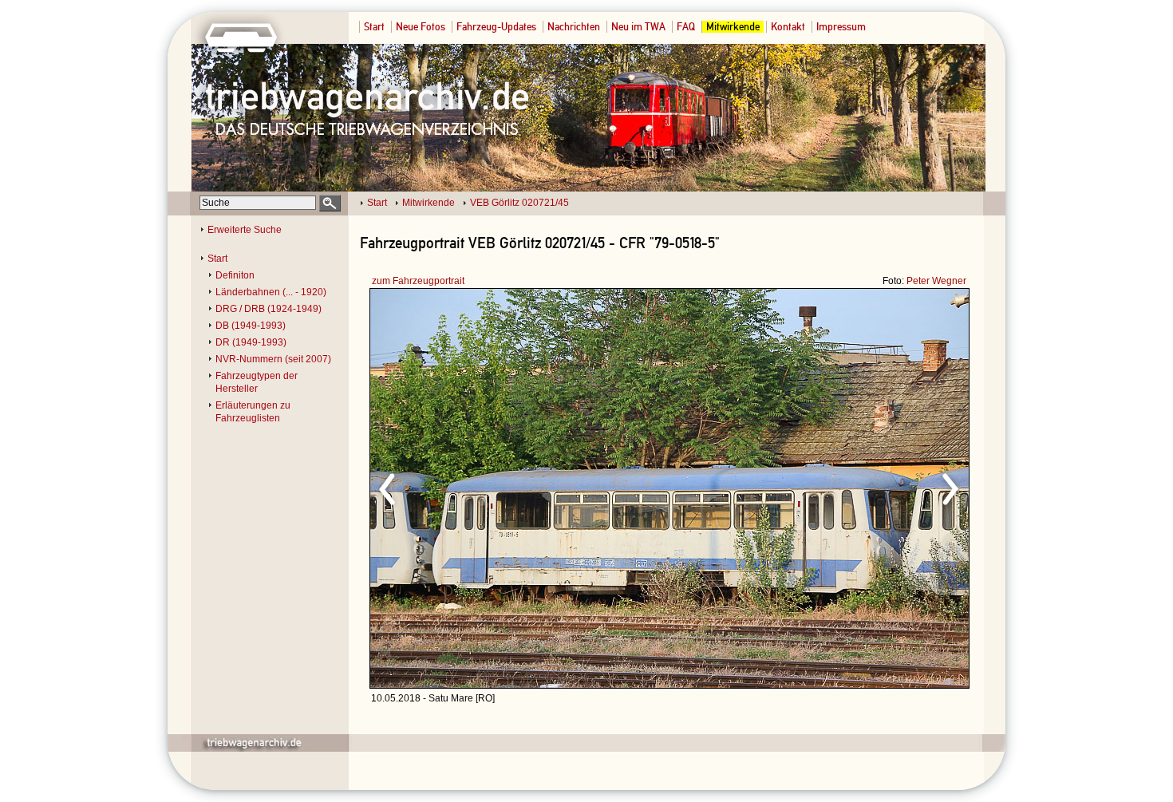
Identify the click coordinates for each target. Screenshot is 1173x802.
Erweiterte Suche (244, 229)
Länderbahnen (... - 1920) (270, 292)
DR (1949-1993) (250, 342)
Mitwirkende (733, 27)
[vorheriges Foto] (523, 486)
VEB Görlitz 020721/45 (519, 202)
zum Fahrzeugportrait (418, 280)
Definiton (235, 275)
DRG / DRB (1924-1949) (268, 308)
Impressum (841, 27)
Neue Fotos (420, 27)
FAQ (686, 27)
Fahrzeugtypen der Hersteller (256, 382)
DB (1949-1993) (250, 325)
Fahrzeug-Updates (496, 27)
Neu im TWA (638, 27)
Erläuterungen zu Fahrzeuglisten (252, 412)
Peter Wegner (936, 280)
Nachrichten (573, 27)
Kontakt (788, 27)
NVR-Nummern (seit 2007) (273, 359)
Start (374, 27)
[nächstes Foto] (810, 486)
